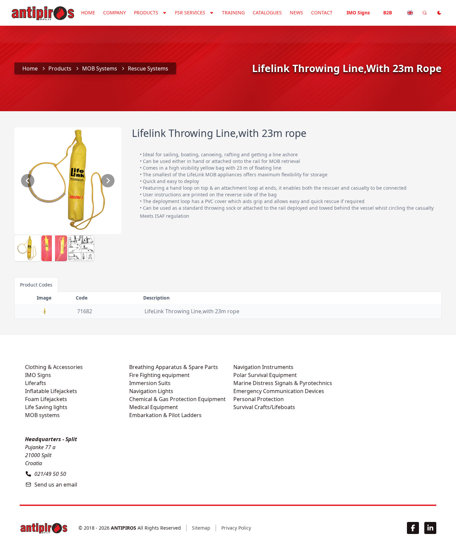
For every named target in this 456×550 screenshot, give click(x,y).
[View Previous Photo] (27, 180)
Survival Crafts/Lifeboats (264, 407)
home (88, 12)
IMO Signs (358, 12)
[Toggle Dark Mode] (439, 13)
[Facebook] (413, 528)
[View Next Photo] (108, 180)
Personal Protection (258, 399)
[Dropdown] (410, 13)
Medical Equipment (153, 407)
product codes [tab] (36, 285)
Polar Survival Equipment (265, 375)
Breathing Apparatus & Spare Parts (173, 367)
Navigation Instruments (263, 367)
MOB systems (99, 68)
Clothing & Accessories (54, 367)
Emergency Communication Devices (278, 391)
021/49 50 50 (50, 474)
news (296, 12)
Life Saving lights (46, 407)
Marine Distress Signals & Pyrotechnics (282, 383)
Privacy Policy (236, 528)
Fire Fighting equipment (159, 375)
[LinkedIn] (430, 528)
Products (59, 68)
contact (321, 12)
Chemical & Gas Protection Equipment (177, 399)
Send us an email (55, 484)
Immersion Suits (150, 383)
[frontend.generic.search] (425, 13)
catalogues (267, 12)
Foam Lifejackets (46, 399)
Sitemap (201, 528)
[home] (43, 12)
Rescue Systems (148, 68)
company (114, 12)
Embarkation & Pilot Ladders (165, 415)
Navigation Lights (151, 391)
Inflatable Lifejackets (51, 391)
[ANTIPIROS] (44, 528)
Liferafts (35, 383)
